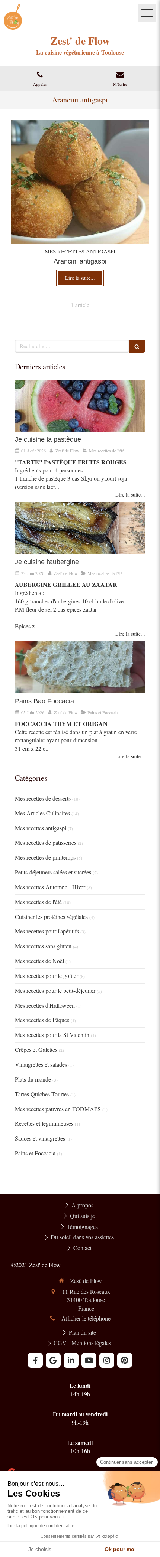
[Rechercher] (137, 346)
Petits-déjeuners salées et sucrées (53, 872)
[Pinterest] (124, 1360)
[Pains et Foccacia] (80, 667)
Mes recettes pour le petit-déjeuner (55, 990)
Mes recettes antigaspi (40, 828)
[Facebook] (35, 1360)
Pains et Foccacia (35, 1153)
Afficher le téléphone (86, 1318)
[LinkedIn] (71, 1360)
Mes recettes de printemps (45, 857)
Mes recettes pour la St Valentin (52, 1034)
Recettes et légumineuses (44, 1123)
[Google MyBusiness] (53, 1360)
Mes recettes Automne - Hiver (50, 887)
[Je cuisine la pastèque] (80, 406)
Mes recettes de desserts (43, 798)
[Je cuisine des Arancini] (80, 182)
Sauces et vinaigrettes (40, 1138)
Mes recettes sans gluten (43, 946)
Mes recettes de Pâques (42, 1020)
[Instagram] (106, 1360)
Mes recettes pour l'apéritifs (47, 931)
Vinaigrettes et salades (41, 1064)
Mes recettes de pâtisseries (45, 842)
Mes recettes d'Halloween (45, 1005)
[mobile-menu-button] (147, 13)
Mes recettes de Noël (39, 961)
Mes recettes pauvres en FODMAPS (58, 1109)
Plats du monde (33, 1079)
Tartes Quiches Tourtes (42, 1094)
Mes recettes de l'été (38, 902)
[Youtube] (88, 1360)
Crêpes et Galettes (36, 1049)
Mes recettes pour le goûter (46, 975)
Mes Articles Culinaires (42, 813)
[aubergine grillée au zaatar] (80, 528)
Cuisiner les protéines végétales (51, 916)
